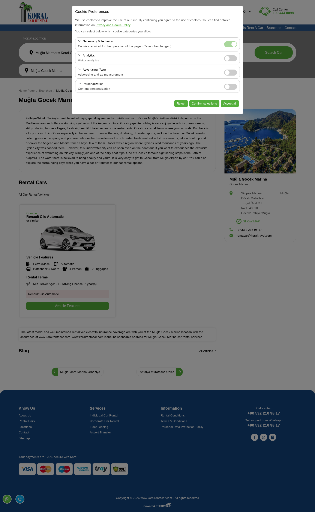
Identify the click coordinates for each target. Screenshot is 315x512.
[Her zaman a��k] (230, 43)
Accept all (229, 103)
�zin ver (230, 58)
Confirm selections (204, 103)
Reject (181, 103)
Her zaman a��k (230, 44)
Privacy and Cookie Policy (113, 25)
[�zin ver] (230, 57)
